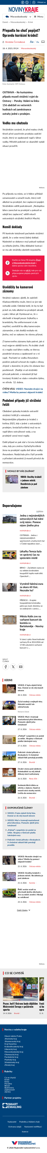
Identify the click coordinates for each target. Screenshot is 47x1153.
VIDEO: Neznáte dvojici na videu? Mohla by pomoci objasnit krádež (29, 859)
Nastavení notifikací (33, 1126)
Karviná (32, 883)
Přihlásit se (41, 2)
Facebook (22, 2)
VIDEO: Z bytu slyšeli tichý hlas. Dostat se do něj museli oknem (30, 688)
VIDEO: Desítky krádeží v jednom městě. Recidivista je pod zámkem (30, 875)
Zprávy (8, 1091)
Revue (7, 1085)
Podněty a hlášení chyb (29, 1121)
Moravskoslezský (18, 16)
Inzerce (25, 1131)
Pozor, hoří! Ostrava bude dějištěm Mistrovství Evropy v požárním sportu (20, 1006)
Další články (22, 910)
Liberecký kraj (11, 1049)
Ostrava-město (35, 695)
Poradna (8, 1083)
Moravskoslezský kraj (14, 1052)
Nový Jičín (33, 779)
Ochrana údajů (14, 1126)
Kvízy (7, 1081)
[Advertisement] (23, 168)
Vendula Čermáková (15, 42)
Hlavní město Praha (13, 1036)
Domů (5, 22)
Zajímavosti (10, 1089)
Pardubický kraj (11, 1057)
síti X (28, 270)
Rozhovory (9, 1087)
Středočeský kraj (12, 1062)
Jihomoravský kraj (12, 1041)
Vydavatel (12, 1121)
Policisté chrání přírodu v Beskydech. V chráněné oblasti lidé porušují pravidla (30, 755)
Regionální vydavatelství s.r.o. (27, 1147)
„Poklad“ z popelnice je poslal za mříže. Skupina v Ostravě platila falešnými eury (31, 738)
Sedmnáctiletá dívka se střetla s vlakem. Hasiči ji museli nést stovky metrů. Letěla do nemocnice (29, 789)
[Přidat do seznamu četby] (42, 41)
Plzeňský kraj (10, 1059)
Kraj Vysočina (11, 1044)
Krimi (30, 22)
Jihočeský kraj (11, 1038)
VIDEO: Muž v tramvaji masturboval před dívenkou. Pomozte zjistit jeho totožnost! (30, 720)
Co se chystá (14, 973)
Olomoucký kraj (11, 1054)
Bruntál (32, 762)
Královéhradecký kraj (14, 1046)
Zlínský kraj (10, 1065)
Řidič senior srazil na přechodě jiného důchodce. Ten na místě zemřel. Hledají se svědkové (30, 893)
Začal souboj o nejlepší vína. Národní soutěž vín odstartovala (30, 704)
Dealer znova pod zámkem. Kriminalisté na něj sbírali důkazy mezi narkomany (30, 771)
